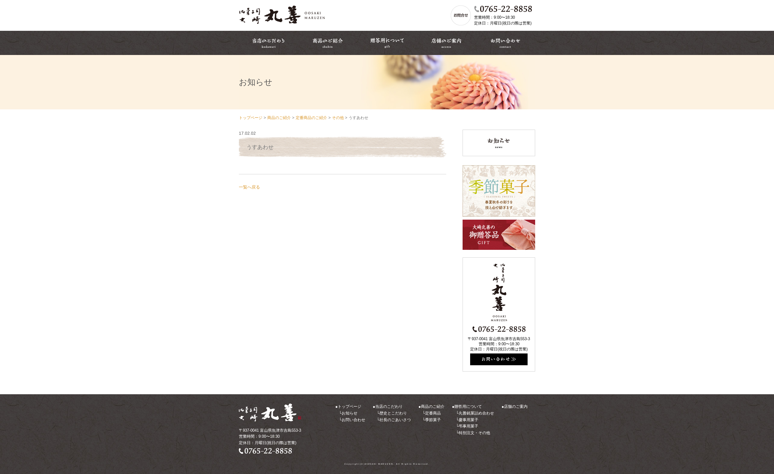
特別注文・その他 (474, 432)
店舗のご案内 (516, 406)
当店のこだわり (389, 406)
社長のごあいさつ (395, 420)
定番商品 (433, 413)
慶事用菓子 (468, 420)
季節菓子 (433, 420)
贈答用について (468, 406)
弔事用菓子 (468, 426)
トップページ (349, 406)
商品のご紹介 (432, 406)
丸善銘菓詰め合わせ (476, 413)
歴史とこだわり (393, 413)
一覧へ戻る (249, 187)
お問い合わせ (353, 420)
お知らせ (349, 413)
